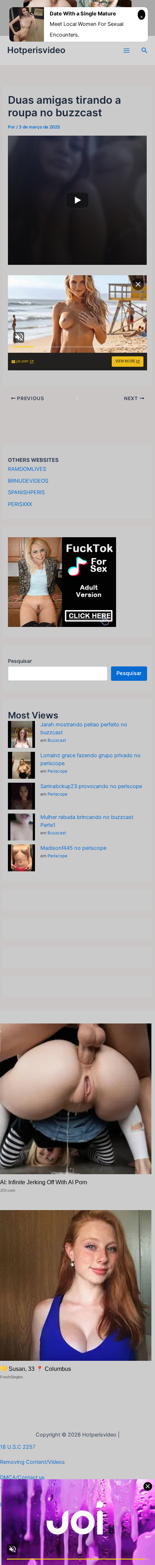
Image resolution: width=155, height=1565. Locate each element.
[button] (144, 50)
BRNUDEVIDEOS (28, 481)
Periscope (57, 771)
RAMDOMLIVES (27, 469)
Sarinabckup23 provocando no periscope (91, 786)
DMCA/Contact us (22, 1477)
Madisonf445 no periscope (73, 848)
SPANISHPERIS (26, 492)
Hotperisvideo (36, 50)
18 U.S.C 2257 (17, 1447)
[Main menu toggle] (126, 50)
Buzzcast (57, 740)
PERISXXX (20, 504)
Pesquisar (20, 661)
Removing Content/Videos (32, 1462)
